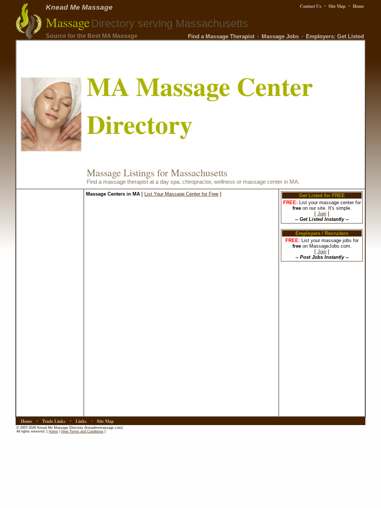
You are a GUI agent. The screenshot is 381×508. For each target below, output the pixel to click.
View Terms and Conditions (82, 431)
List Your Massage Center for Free (181, 194)
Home (53, 431)
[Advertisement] (50, 302)
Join (321, 213)
